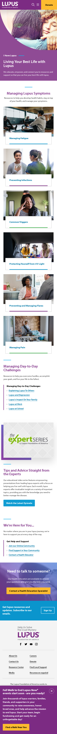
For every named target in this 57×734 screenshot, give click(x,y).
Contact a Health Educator (21, 554)
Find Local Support (38, 667)
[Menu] (38, 5)
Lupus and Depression (19, 395)
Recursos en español (39, 672)
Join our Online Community (22, 545)
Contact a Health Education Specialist (28, 590)
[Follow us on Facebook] (20, 644)
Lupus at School (16, 408)
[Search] (33, 5)
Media (12, 672)
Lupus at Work (15, 404)
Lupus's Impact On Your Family (23, 399)
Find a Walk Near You (16, 727)
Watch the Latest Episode (19, 503)
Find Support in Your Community (24, 550)
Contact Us (14, 661)
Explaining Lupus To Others (21, 390)
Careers (33, 655)
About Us (13, 655)
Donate (49, 4)
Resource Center (16, 667)
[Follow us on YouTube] (31, 644)
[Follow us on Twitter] (26, 644)
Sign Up (48, 610)
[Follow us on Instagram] (36, 644)
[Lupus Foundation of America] (10, 5)
